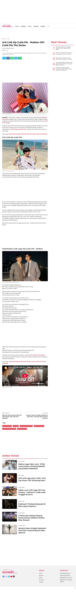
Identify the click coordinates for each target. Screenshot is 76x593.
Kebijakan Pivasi (66, 577)
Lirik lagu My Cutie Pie (26, 426)
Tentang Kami (65, 575)
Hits (40, 573)
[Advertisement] (11, 11)
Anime (41, 580)
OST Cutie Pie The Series (37, 355)
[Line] (20, 58)
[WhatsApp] (12, 58)
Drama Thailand (7, 426)
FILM (29, 26)
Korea (41, 575)
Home (3, 38)
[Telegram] (16, 58)
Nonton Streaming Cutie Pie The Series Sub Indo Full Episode (28, 134)
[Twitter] (4, 58)
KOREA (23, 26)
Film (8, 38)
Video (41, 582)
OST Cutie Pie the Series (9, 428)
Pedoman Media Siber (66, 580)
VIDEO (42, 26)
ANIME (35, 26)
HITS (17, 26)
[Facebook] (8, 58)
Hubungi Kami (65, 573)
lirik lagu (19, 129)
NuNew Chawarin (38, 426)
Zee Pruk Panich (22, 428)
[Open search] (48, 26)
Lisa (7, 50)
